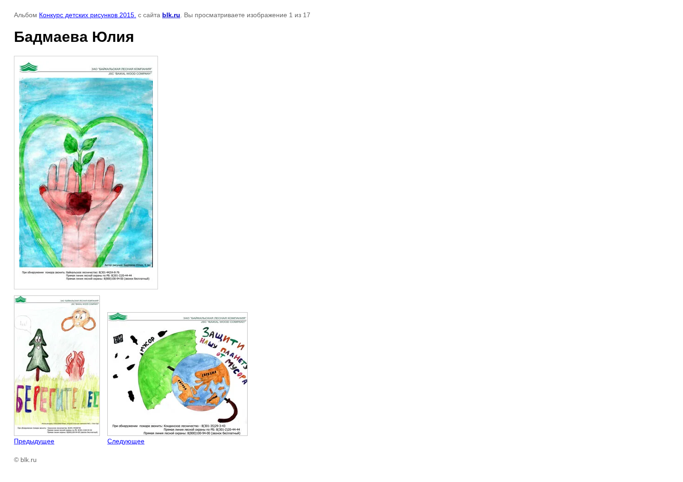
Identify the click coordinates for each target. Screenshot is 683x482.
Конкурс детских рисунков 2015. (87, 15)
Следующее (125, 441)
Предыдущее (34, 441)
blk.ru (171, 15)
